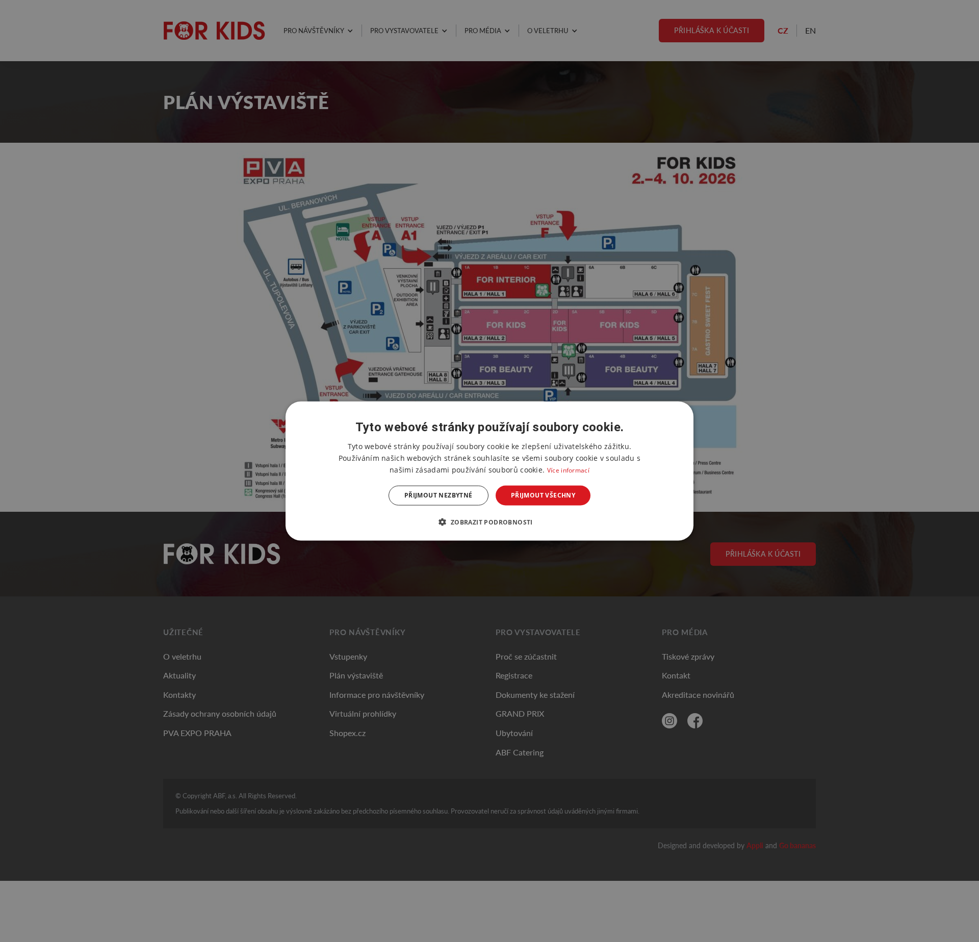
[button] (489, 521)
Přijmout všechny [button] (543, 495)
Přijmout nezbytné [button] (438, 495)
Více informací (568, 470)
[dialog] (489, 471)
